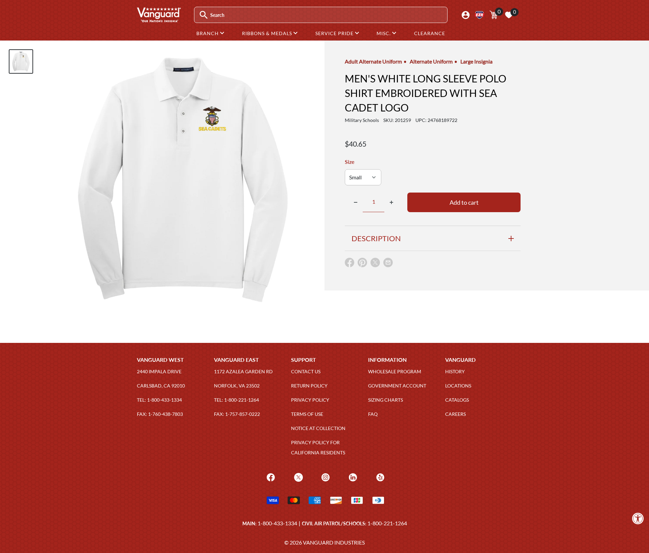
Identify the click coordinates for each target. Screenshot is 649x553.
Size (350, 161)
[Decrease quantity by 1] (355, 202)
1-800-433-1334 (277, 523)
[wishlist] (508, 15)
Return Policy (309, 385)
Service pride (335, 33)
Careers (455, 414)
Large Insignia (476, 61)
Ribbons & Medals (267, 33)
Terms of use (307, 414)
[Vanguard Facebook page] (270, 477)
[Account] (465, 15)
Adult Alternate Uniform (373, 61)
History (455, 371)
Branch (208, 33)
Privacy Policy (310, 400)
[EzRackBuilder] (479, 15)
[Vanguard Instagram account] (325, 477)
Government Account (397, 385)
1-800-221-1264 (387, 523)
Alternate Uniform (431, 61)
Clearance (429, 33)
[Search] (203, 15)
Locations (458, 385)
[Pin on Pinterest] (362, 264)
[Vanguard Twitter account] (297, 477)
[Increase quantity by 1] (391, 202)
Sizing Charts (385, 400)
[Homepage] (158, 19)
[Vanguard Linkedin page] (352, 477)
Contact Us (305, 371)
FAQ (373, 414)
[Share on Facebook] (349, 264)
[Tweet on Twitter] (375, 264)
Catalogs (457, 400)
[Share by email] (388, 263)
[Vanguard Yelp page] (379, 477)
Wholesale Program (394, 371)
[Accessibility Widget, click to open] (638, 518)
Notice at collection (318, 428)
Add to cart (464, 202)
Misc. (384, 33)
